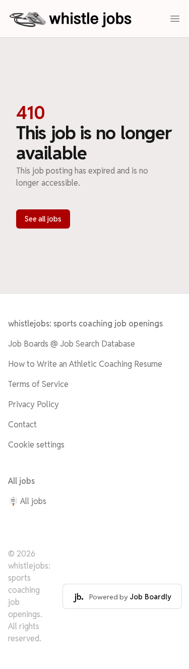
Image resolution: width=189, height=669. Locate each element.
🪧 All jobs (27, 501)
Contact (22, 424)
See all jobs (43, 219)
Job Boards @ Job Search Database (71, 344)
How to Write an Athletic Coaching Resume (85, 364)
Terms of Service (38, 384)
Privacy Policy (33, 404)
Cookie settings (36, 444)
